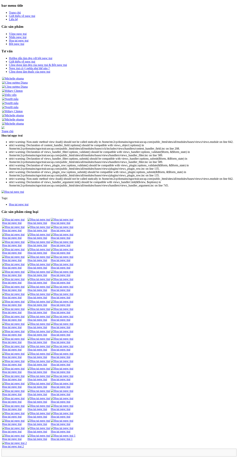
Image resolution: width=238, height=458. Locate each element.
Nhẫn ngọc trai (17, 37)
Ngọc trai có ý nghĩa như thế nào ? (29, 68)
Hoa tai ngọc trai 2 (13, 446)
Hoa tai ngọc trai (18, 40)
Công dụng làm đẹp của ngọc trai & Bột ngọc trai (38, 64)
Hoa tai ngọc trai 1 (62, 438)
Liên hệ (13, 19)
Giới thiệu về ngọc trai (22, 16)
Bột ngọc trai (16, 43)
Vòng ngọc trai (18, 33)
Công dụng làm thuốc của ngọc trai (29, 71)
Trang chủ (15, 12)
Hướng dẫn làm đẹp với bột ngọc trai (30, 58)
